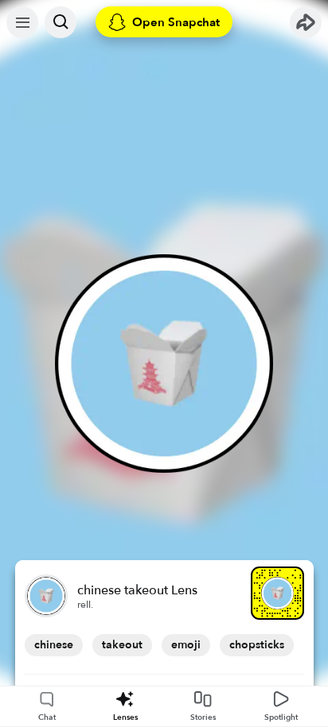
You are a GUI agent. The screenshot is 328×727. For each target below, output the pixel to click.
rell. (85, 604)
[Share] (306, 22)
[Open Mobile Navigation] (22, 22)
